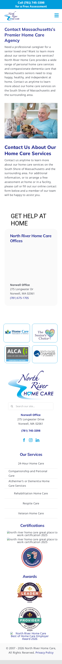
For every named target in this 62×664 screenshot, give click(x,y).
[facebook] (24, 440)
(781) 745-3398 (30, 430)
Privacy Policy (44, 652)
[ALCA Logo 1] (17, 348)
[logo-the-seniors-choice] (45, 329)
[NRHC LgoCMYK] (11, 13)
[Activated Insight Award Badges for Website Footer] (29, 633)
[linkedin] (37, 440)
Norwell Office (31, 415)
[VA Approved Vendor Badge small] (32, 546)
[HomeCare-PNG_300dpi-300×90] (17, 330)
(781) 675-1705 (19, 298)
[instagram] (31, 440)
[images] (45, 351)
